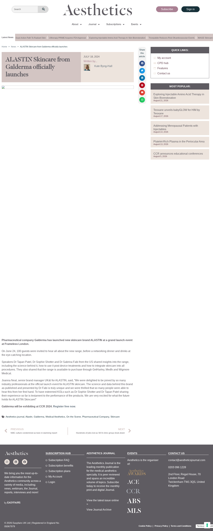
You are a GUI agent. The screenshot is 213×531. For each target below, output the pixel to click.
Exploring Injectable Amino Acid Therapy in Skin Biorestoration (115, 38)
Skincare (115, 416)
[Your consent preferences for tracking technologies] (207, 525)
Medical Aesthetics (55, 416)
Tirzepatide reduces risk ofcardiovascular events (169, 38)
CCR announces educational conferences (178, 153)
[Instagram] (7, 462)
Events (134, 24)
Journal (92, 24)
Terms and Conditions (181, 526)
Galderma (39, 416)
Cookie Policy (145, 526)
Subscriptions (113, 24)
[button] (142, 63)
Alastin (28, 416)
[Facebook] (24, 462)
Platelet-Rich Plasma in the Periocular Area (179, 141)
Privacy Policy (161, 526)
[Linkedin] (15, 462)
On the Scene (73, 416)
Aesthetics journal (15, 416)
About (75, 24)
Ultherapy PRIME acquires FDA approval (65, 38)
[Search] (43, 9)
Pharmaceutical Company (95, 416)
